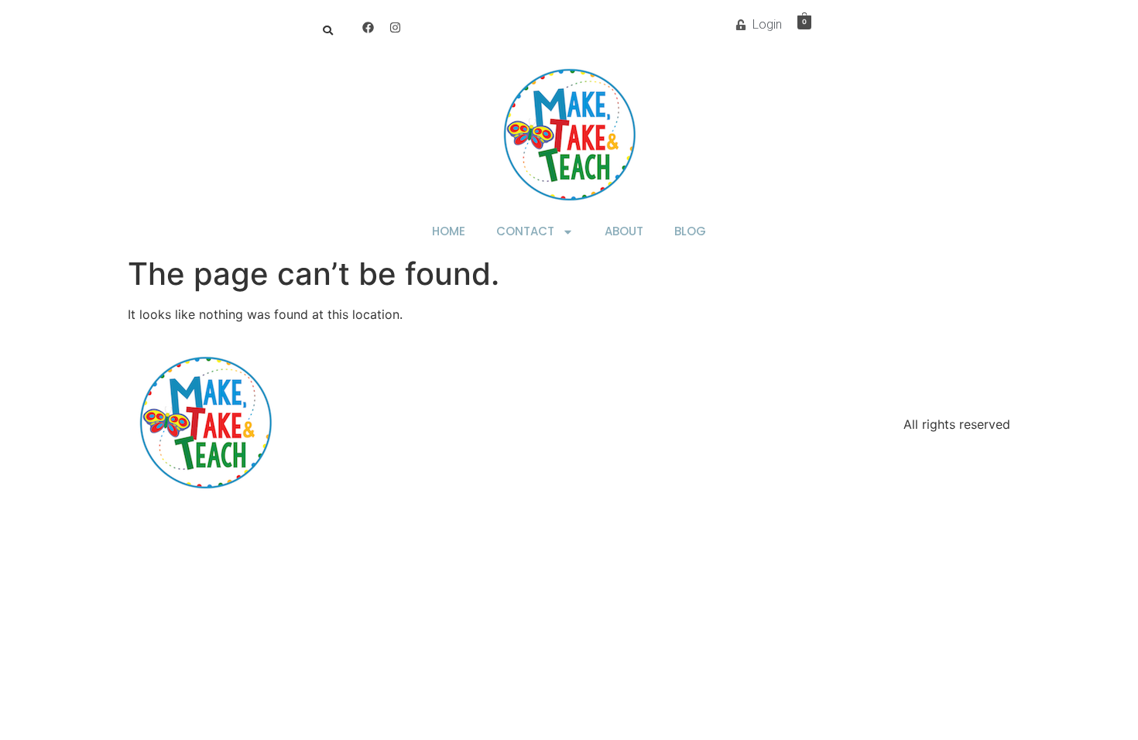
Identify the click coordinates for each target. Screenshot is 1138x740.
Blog (690, 231)
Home (448, 231)
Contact (525, 231)
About (624, 231)
